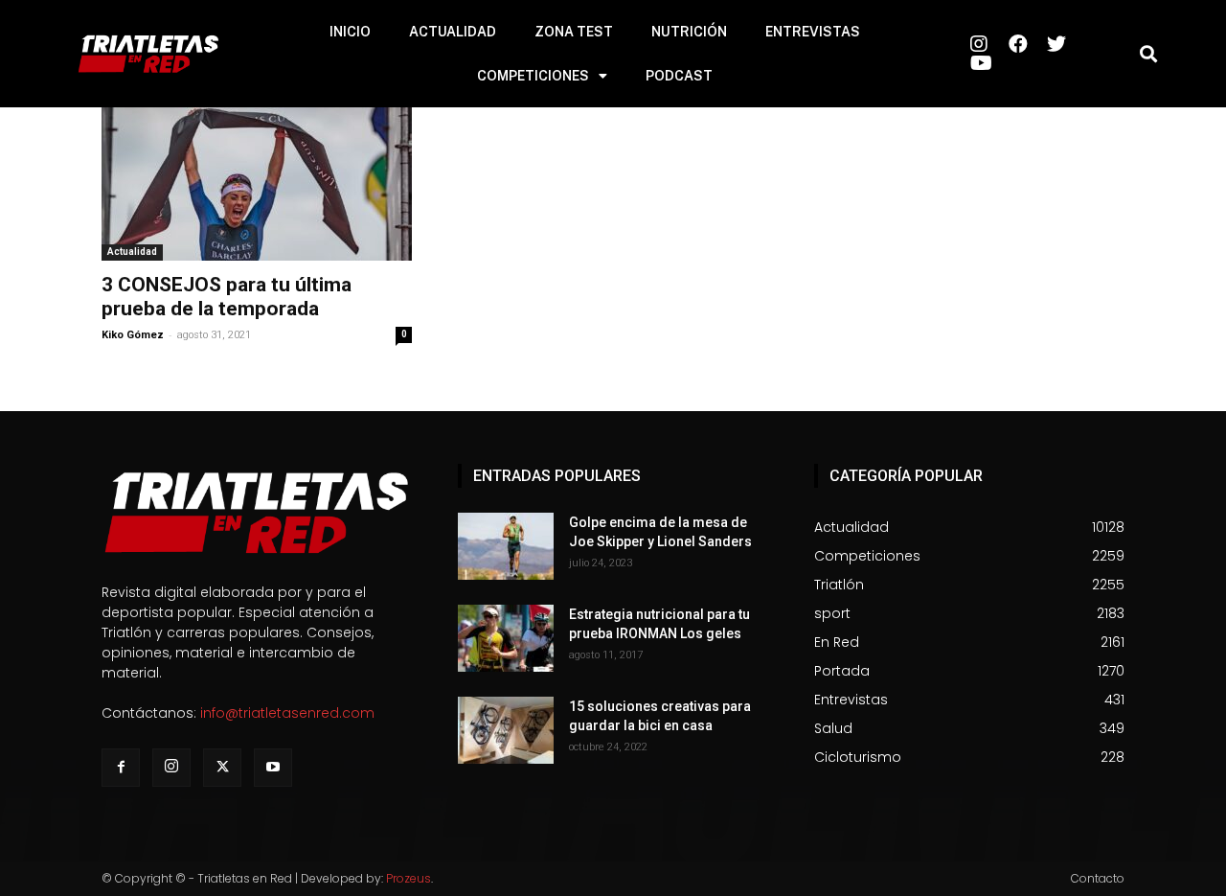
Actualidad (132, 251)
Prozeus (408, 878)
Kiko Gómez (133, 335)
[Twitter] (222, 767)
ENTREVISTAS (812, 31)
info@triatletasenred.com (287, 713)
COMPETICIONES (533, 75)
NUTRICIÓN (689, 31)
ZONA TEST (573, 31)
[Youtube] (273, 767)
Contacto (1097, 878)
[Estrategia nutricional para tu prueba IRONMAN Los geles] (506, 638)
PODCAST (679, 75)
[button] (1148, 54)
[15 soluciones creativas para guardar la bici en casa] (506, 730)
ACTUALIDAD (452, 31)
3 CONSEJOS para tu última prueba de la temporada (227, 296)
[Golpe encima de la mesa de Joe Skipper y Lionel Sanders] (506, 546)
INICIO (350, 31)
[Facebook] (121, 767)
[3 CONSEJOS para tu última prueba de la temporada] (257, 184)
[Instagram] (171, 767)
